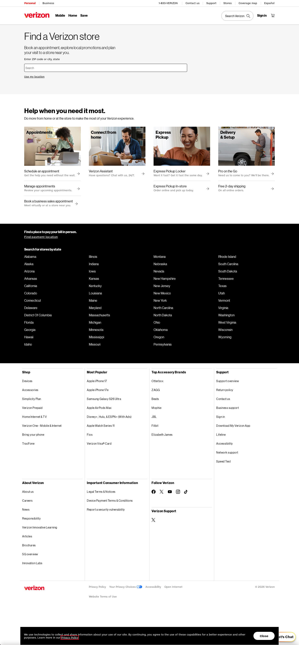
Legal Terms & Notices (101, 491)
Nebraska (160, 264)
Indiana (94, 264)
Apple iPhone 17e (97, 390)
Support (211, 3)
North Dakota (163, 315)
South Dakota (227, 271)
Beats (155, 399)
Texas (222, 285)
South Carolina (228, 264)
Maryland (95, 307)
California (30, 285)
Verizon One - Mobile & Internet (42, 425)
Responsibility (31, 518)
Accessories (30, 390)
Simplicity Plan (31, 399)
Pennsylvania (162, 344)
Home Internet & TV (34, 416)
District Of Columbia (38, 315)
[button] (76, 203)
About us (28, 491)
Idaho (28, 344)
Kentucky (95, 285)
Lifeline (221, 434)
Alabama (30, 256)
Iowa (92, 271)
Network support (227, 452)
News (25, 509)
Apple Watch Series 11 (101, 425)
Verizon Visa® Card (99, 443)
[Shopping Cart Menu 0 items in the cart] (272, 15)
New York (160, 300)
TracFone (28, 443)
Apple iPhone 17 (97, 381)
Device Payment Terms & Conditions (110, 500)
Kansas (94, 278)
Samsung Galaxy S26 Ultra (104, 399)
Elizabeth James (162, 434)
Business (48, 3)
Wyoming (224, 337)
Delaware (30, 307)
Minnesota (96, 329)
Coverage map (248, 3)
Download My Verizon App (233, 425)
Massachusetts (99, 315)
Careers (27, 500)
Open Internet (173, 586)
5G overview (30, 554)
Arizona (29, 271)
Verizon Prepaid (32, 407)
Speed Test (223, 461)
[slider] (282, 637)
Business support (227, 407)
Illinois (93, 256)
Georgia (29, 329)
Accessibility (224, 443)
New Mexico (162, 293)
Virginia (223, 307)
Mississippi (96, 337)
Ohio (157, 322)
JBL (154, 416)
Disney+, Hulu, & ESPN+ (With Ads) (109, 416)
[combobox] (105, 68)
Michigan (95, 322)
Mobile (60, 15)
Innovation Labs (32, 563)
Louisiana (95, 293)
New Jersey (162, 285)
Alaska (28, 264)
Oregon (159, 337)
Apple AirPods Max (99, 407)
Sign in (220, 416)
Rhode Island (227, 256)
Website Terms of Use (103, 596)
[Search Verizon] (237, 16)
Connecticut (32, 300)
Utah (221, 293)
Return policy (224, 390)
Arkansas (30, 278)
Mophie (156, 407)
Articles (27, 536)
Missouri (94, 344)
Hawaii (28, 337)
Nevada (159, 271)
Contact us (193, 3)
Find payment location (41, 237)
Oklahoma (161, 329)
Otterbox (157, 381)
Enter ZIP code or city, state (42, 59)
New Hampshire (165, 278)
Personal (29, 3)
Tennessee (226, 278)
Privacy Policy (97, 586)
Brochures (29, 545)
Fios (90, 434)
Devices (27, 381)
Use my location (34, 76)
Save (84, 15)
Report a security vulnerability (106, 509)
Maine (93, 300)
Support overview (227, 381)
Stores (227, 3)
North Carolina (163, 307)
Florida (29, 322)
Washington (226, 315)
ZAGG (156, 390)
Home (72, 15)
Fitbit (155, 425)
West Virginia (227, 322)
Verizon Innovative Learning (39, 527)
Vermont (224, 300)
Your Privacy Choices (122, 586)
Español (269, 3)
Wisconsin (225, 329)
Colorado (30, 293)
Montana (160, 256)
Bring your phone (33, 434)
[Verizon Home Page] (36, 15)
